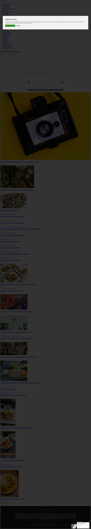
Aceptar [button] (7, 25)
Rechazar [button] (12, 25)
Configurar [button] (18, 25)
